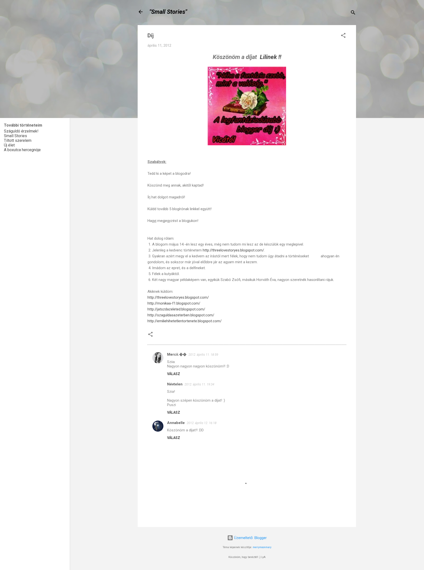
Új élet (9, 145)
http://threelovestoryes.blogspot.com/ (233, 250)
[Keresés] (353, 13)
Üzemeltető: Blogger (250, 538)
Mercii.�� (176, 354)
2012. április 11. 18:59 (203, 354)
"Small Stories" (168, 11)
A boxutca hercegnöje (22, 149)
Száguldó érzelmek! (21, 131)
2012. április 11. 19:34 (199, 384)
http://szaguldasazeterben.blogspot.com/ (180, 315)
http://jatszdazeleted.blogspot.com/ (176, 309)
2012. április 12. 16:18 (201, 423)
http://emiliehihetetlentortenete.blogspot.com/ (184, 321)
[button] (343, 36)
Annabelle (176, 423)
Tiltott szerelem (17, 140)
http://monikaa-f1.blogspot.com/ (173, 303)
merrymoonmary (262, 547)
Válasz (173, 374)
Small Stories (15, 135)
